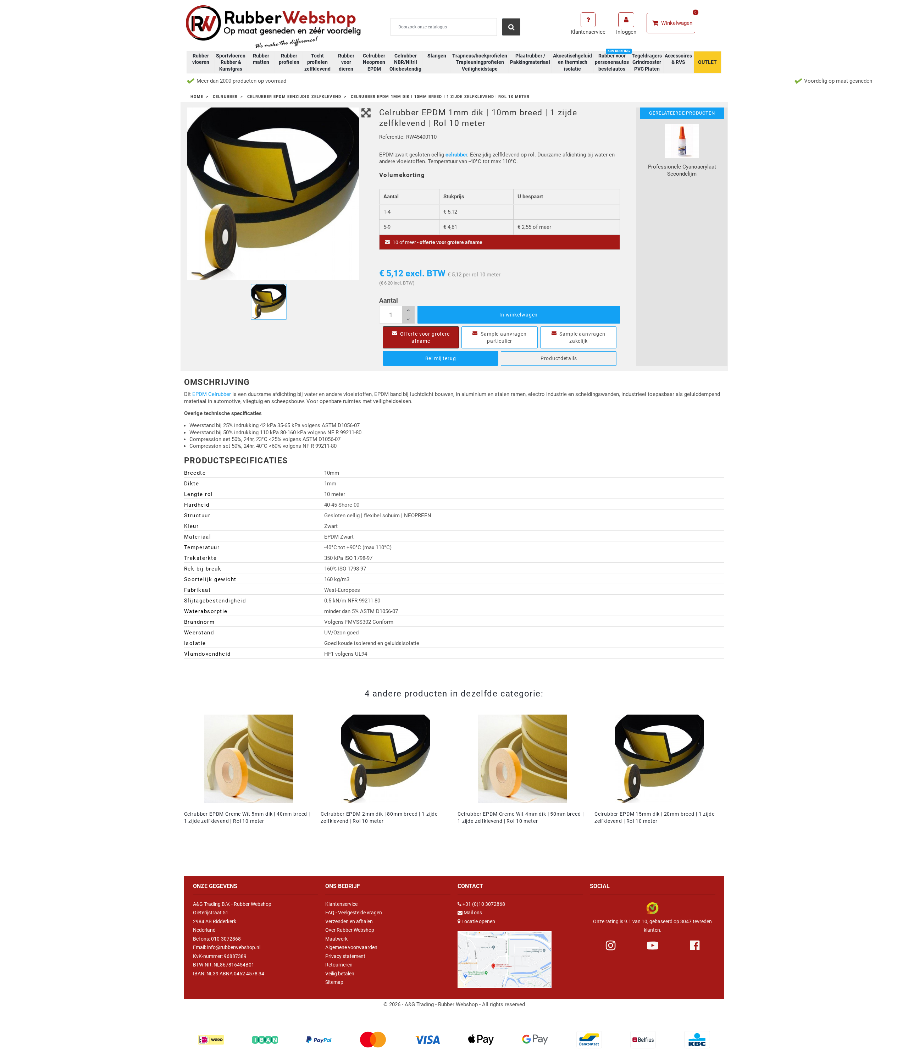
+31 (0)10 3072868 (484, 904)
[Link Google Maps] (505, 956)
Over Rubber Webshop (349, 930)
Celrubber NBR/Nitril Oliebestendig (405, 62)
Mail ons (473, 912)
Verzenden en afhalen (349, 921)
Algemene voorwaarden (351, 947)
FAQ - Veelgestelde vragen (353, 912)
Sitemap (334, 982)
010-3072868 (226, 939)
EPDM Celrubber (211, 394)
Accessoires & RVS (678, 59)
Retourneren (339, 965)
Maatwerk (336, 939)
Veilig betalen (339, 973)
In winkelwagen (518, 315)
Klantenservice (341, 904)
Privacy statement (345, 956)
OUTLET (707, 62)
